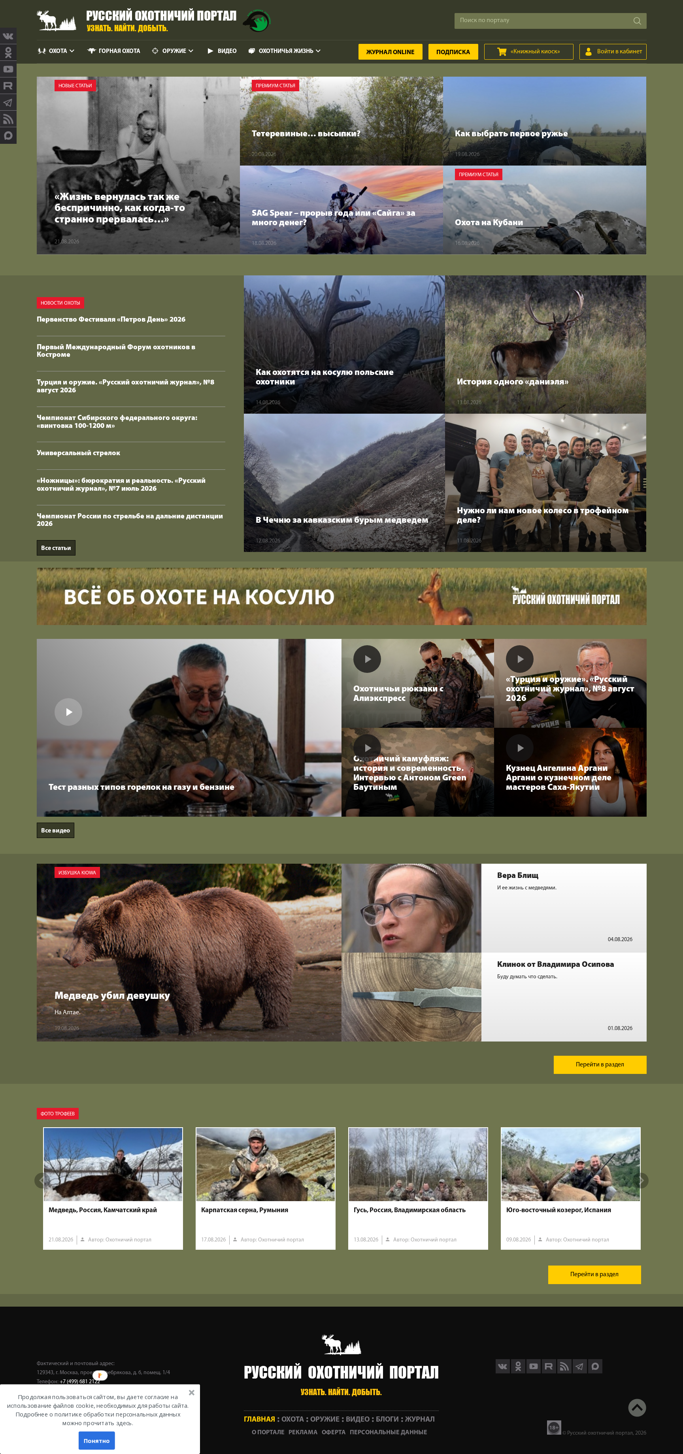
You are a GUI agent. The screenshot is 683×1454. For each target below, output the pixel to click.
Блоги (387, 1420)
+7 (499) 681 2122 (80, 1382)
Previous (42, 1180)
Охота (58, 52)
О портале (268, 1433)
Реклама (303, 1433)
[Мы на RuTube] (8, 85)
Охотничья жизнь (286, 52)
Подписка (453, 52)
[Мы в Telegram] (8, 102)
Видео (227, 52)
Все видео (55, 831)
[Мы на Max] (595, 1372)
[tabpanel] (113, 1188)
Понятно (96, 1441)
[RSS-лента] (8, 119)
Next (641, 1180)
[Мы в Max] (8, 135)
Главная (259, 1420)
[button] (98, 1410)
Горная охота (119, 52)
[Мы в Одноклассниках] (8, 52)
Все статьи (56, 548)
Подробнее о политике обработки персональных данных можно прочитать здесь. (97, 1419)
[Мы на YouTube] (8, 69)
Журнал (390, 52)
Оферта (334, 1433)
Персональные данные (388, 1433)
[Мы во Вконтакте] (8, 36)
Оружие (174, 52)
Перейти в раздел (600, 1065)
